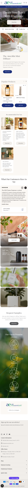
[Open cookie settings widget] (2, 485)
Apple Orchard (19, 131)
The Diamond (6, 161)
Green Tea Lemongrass (7, 97)
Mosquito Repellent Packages (7, 132)
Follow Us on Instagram (14, 410)
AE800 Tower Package (20, 97)
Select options (7, 105)
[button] (26, 2)
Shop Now (14, 22)
